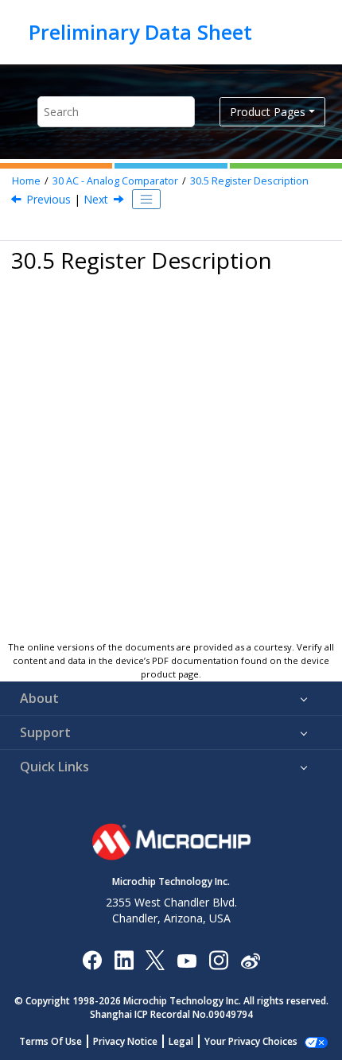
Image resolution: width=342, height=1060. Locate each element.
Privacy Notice (125, 1041)
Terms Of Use (50, 1041)
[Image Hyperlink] (186, 959)
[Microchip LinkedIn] (124, 959)
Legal (181, 1041)
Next (96, 199)
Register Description (249, 181)
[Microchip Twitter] (155, 959)
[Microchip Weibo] (250, 959)
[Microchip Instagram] (218, 959)
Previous (48, 199)
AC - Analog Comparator (115, 181)
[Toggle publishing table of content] (146, 199)
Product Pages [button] (267, 111)
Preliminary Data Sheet (140, 32)
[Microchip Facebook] (92, 959)
